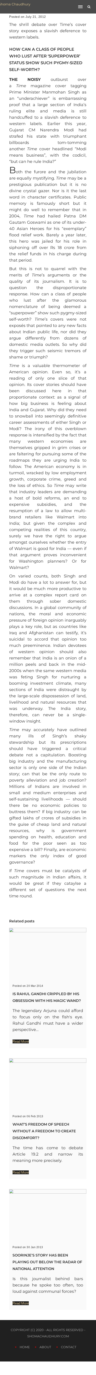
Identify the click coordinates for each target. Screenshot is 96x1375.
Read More (21, 1041)
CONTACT (68, 1347)
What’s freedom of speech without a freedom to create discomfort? (44, 1131)
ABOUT (45, 1347)
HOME (25, 1347)
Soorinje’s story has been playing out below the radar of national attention (47, 1262)
